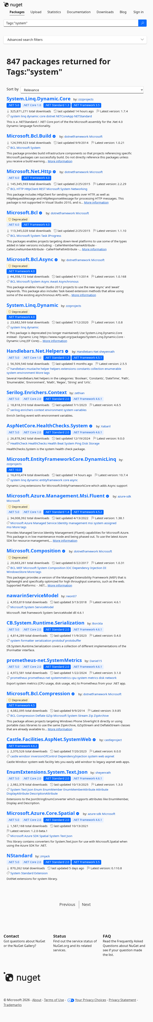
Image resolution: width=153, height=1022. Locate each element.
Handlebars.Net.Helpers (35, 351)
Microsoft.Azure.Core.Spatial (41, 813)
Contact (11, 936)
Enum (38, 789)
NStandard (19, 855)
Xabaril (106, 426)
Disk (85, 443)
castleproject (113, 740)
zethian (79, 393)
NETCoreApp (64, 116)
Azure (28, 523)
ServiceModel (44, 607)
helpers (55, 369)
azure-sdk (124, 496)
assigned (110, 523)
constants (83, 369)
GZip (49, 716)
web (101, 756)
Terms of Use (54, 1000)
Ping (78, 443)
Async (45, 281)
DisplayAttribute (18, 793)
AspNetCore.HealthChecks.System (47, 425)
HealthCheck (18, 443)
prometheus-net (39, 678)
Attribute (102, 789)
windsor (24, 756)
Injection (96, 568)
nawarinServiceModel (32, 595)
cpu (74, 678)
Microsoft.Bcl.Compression (38, 693)
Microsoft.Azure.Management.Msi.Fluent (56, 495)
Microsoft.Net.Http (29, 171)
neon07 (71, 596)
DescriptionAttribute (44, 793)
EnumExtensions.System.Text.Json (47, 772)
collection (97, 369)
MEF (20, 568)
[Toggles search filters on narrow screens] (142, 40)
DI (104, 568)
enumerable (113, 369)
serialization (43, 640)
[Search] (142, 23)
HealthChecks (37, 443)
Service (52, 523)
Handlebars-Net (88, 351)
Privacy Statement (122, 1000)
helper (45, 369)
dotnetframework (76, 136)
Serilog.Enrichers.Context (37, 392)
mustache (33, 369)
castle (14, 756)
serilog (15, 410)
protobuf (58, 640)
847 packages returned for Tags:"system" (59, 66)
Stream (83, 716)
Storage (94, 443)
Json (30, 789)
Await (54, 281)
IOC (69, 568)
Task (44, 236)
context (39, 410)
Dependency (80, 568)
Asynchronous (68, 281)
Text (24, 789)
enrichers (27, 410)
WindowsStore (16, 572)
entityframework (50, 480)
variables (80, 410)
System (35, 148)
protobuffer (73, 640)
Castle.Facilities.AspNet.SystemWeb (49, 739)
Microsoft (95, 136)
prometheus (18, 678)
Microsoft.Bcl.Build (29, 136)
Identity (62, 523)
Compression (26, 716)
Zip (91, 716)
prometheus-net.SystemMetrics (44, 660)
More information (60, 161)
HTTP (20, 189)
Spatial (44, 836)
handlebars (18, 369)
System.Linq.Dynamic (32, 305)
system (15, 116)
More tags (43, 373)
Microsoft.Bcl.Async (30, 259)
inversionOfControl (44, 756)
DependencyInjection (72, 756)
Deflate (40, 716)
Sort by (13, 89)
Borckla (97, 623)
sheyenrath (107, 351)
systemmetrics (61, 678)
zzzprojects (85, 99)
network (111, 678)
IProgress (54, 236)
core (42, 116)
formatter (27, 640)
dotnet (50, 116)
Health (52, 443)
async (74, 480)
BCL (13, 148)
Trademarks (13, 1005)
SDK (36, 836)
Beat (60, 443)
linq (23, 116)
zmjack (45, 856)
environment (26, 373)
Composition (57, 568)
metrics (93, 678)
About (36, 1000)
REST (42, 189)
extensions (68, 369)
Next (86, 904)
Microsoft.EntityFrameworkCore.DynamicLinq (61, 459)
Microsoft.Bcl (22, 212)
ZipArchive (101, 716)
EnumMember (53, 789)
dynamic (33, 116)
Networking (79, 189)
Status (59, 936)
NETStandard (83, 116)
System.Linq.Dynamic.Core (39, 98)
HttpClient (31, 189)
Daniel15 (96, 661)
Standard (27, 873)
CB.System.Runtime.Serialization (45, 623)
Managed (39, 523)
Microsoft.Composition (34, 550)
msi (90, 523)
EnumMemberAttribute (79, 789)
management (78, 523)
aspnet (109, 756)
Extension (41, 873)
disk (101, 678)
